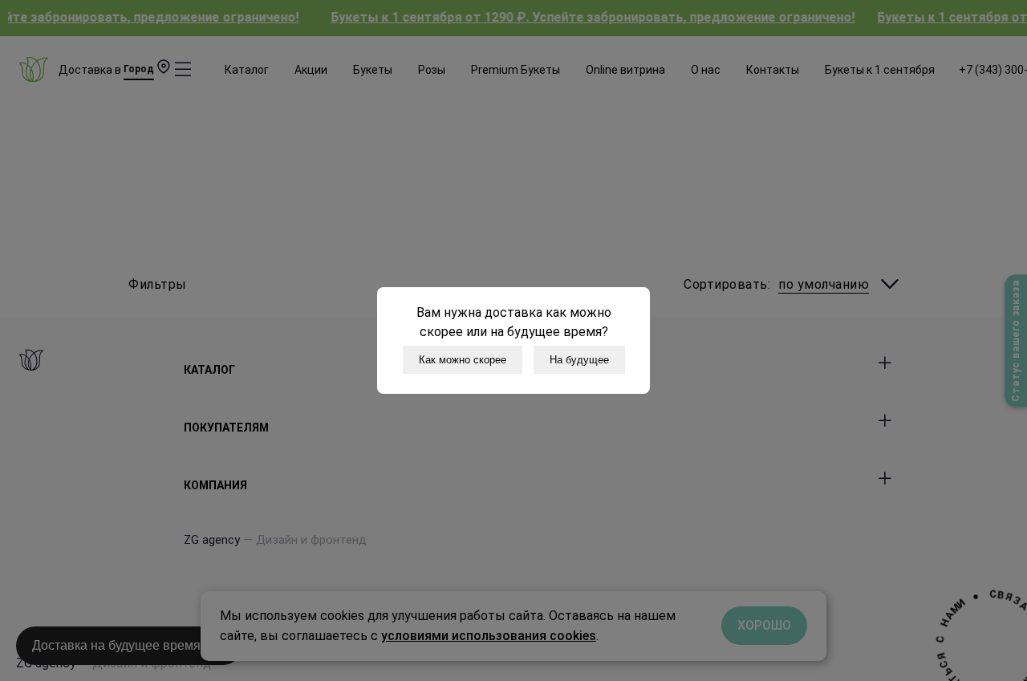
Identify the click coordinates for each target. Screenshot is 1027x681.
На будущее (579, 360)
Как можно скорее (462, 360)
